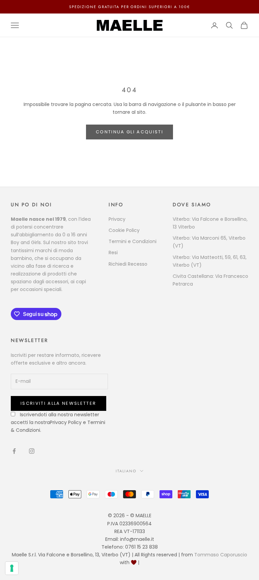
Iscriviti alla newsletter (58, 403)
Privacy (117, 219)
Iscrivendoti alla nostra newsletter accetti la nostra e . (58, 422)
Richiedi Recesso (128, 264)
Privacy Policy (66, 422)
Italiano (126, 471)
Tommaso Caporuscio (220, 554)
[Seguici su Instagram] (31, 451)
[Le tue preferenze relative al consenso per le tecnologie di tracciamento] (11, 568)
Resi (113, 252)
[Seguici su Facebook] (14, 451)
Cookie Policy (124, 230)
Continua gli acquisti (129, 132)
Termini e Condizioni (132, 241)
